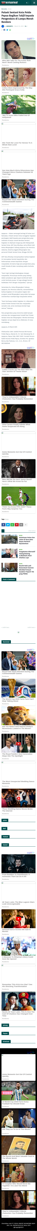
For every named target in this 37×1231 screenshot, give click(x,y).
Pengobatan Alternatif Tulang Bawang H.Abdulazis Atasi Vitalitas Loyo (27, 555)
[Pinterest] (17, 524)
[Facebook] (4, 30)
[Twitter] (7, 30)
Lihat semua (32, 531)
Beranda (4, 9)
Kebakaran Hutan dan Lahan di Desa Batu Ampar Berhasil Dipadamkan (27, 540)
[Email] (21, 524)
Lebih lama (31, 627)
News (9, 9)
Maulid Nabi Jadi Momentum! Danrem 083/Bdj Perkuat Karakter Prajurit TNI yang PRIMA (26, 570)
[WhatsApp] (10, 30)
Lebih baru (5, 627)
